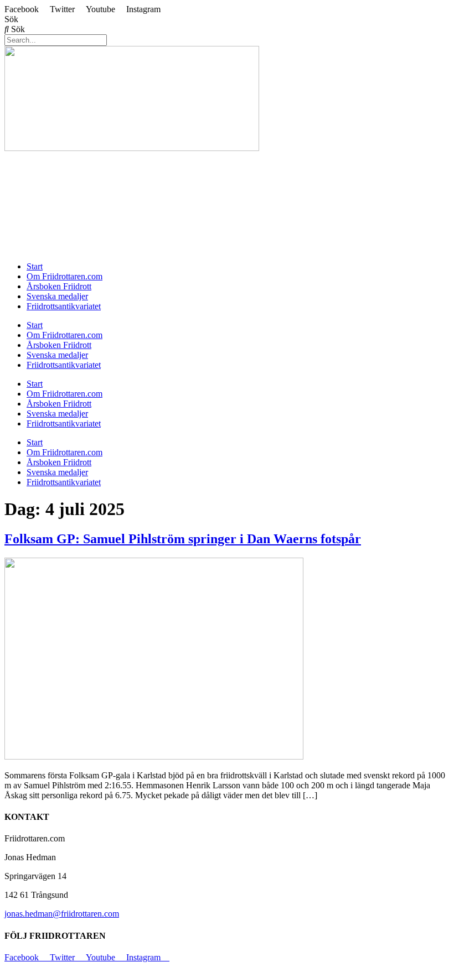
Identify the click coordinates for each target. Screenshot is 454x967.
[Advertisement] (227, 178)
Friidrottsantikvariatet (64, 306)
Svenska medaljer (57, 296)
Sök (11, 19)
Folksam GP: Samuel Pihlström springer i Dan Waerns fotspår (182, 539)
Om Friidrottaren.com (64, 276)
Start (35, 266)
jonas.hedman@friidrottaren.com (61, 913)
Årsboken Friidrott (59, 286)
